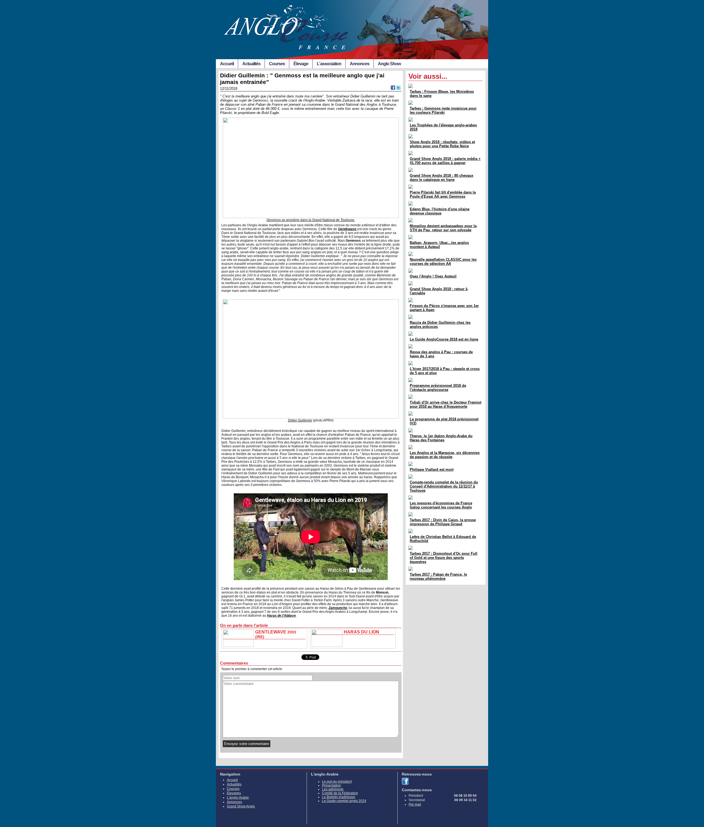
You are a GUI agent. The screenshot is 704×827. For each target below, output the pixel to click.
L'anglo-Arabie (238, 797)
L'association (329, 63)
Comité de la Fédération (340, 793)
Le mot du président (337, 782)
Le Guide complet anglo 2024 (344, 801)
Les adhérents (332, 789)
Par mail (415, 804)
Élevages (234, 793)
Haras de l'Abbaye (281, 615)
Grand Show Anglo (241, 806)
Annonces (359, 63)
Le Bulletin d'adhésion (338, 797)
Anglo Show (389, 63)
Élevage (300, 63)
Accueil (227, 63)
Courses (277, 63)
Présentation (331, 785)
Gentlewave (347, 229)
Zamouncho (338, 608)
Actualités (251, 63)
